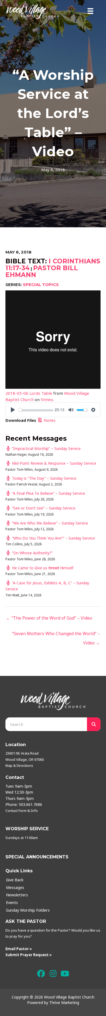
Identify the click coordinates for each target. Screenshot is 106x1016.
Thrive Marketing (64, 1002)
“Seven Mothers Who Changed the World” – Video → (56, 635)
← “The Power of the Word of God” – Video (49, 618)
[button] (41, 974)
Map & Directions (19, 765)
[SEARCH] (94, 724)
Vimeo (47, 399)
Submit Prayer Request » (28, 954)
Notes (49, 420)
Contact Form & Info (21, 810)
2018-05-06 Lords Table (28, 393)
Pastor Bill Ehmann (41, 271)
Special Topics (41, 284)
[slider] (35, 410)
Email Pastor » (18, 948)
